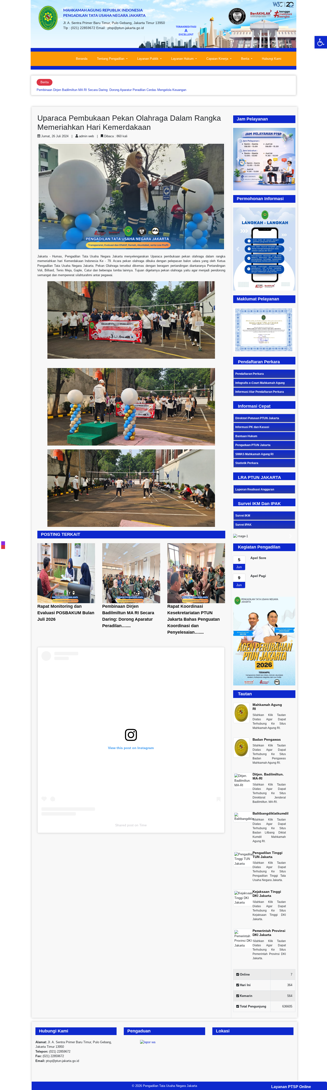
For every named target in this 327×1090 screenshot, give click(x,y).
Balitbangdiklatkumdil (270, 813)
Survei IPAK (243, 524)
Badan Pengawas (267, 739)
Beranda (81, 58)
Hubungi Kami (271, 58)
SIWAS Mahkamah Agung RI (254, 454)
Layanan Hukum (183, 58)
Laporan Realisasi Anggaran (254, 489)
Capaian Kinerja (217, 58)
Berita (245, 58)
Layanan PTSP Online (291, 1087)
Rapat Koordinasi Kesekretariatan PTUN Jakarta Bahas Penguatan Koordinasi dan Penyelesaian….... (193, 619)
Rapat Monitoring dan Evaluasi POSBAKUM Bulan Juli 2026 (65, 613)
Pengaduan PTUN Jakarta (253, 445)
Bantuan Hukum (246, 436)
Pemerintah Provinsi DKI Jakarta (269, 933)
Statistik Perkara (246, 463)
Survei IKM (242, 515)
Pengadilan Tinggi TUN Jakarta (267, 855)
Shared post (124, 825)
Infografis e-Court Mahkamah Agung (260, 383)
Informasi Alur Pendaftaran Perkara (259, 391)
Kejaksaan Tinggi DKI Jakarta (267, 894)
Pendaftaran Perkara (249, 373)
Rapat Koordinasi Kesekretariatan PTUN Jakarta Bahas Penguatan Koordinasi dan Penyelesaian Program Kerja (114, 90)
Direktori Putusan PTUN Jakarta (257, 418)
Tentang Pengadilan (111, 58)
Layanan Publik (148, 58)
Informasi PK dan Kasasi (252, 427)
